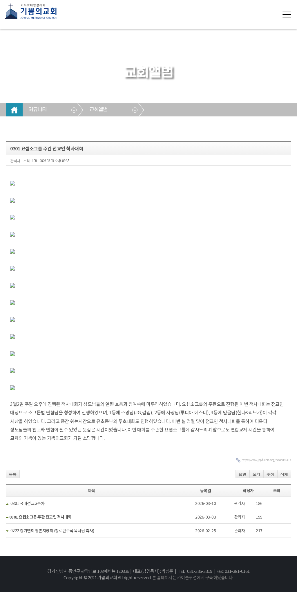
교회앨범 (98, 110)
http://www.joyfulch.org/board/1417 (266, 459)
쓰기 (256, 474)
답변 (242, 474)
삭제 (284, 474)
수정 (270, 474)
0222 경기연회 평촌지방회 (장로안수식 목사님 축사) (52, 530)
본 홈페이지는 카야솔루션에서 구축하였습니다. (192, 577)
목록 (13, 474)
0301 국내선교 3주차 (27, 503)
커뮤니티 (37, 110)
